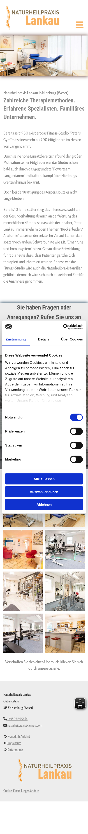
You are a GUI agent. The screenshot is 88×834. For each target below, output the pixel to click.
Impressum (14, 743)
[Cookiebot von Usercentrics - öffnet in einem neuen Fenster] (63, 327)
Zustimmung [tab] (16, 339)
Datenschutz (15, 750)
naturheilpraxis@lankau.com (24, 725)
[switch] (76, 431)
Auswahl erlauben (44, 492)
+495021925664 (17, 719)
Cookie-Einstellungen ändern (21, 791)
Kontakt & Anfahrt (19, 737)
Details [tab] (43, 339)
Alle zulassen (44, 479)
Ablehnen (44, 504)
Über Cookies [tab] (72, 339)
